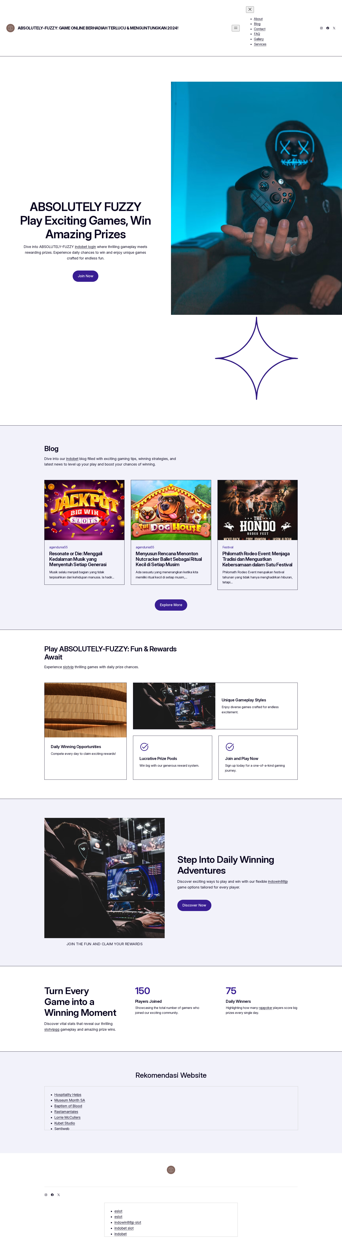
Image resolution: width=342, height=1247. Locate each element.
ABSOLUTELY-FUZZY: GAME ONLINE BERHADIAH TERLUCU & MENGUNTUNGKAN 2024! (98, 28)
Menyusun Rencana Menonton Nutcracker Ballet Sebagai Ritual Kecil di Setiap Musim (169, 559)
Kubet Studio (64, 1123)
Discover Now (194, 905)
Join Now (85, 276)
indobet (72, 459)
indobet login (85, 247)
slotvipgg (51, 1029)
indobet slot (124, 1228)
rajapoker (265, 1008)
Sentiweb (61, 1129)
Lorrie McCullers (67, 1117)
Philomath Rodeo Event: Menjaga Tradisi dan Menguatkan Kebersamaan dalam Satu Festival (257, 559)
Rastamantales (66, 1112)
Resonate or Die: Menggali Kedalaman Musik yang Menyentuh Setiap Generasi (77, 559)
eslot (118, 1211)
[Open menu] (236, 28)
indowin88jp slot (127, 1222)
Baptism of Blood (68, 1106)
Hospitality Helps (67, 1095)
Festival (227, 547)
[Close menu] (250, 9)
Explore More (171, 605)
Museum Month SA (69, 1100)
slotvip (68, 667)
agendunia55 (58, 547)
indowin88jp (278, 881)
